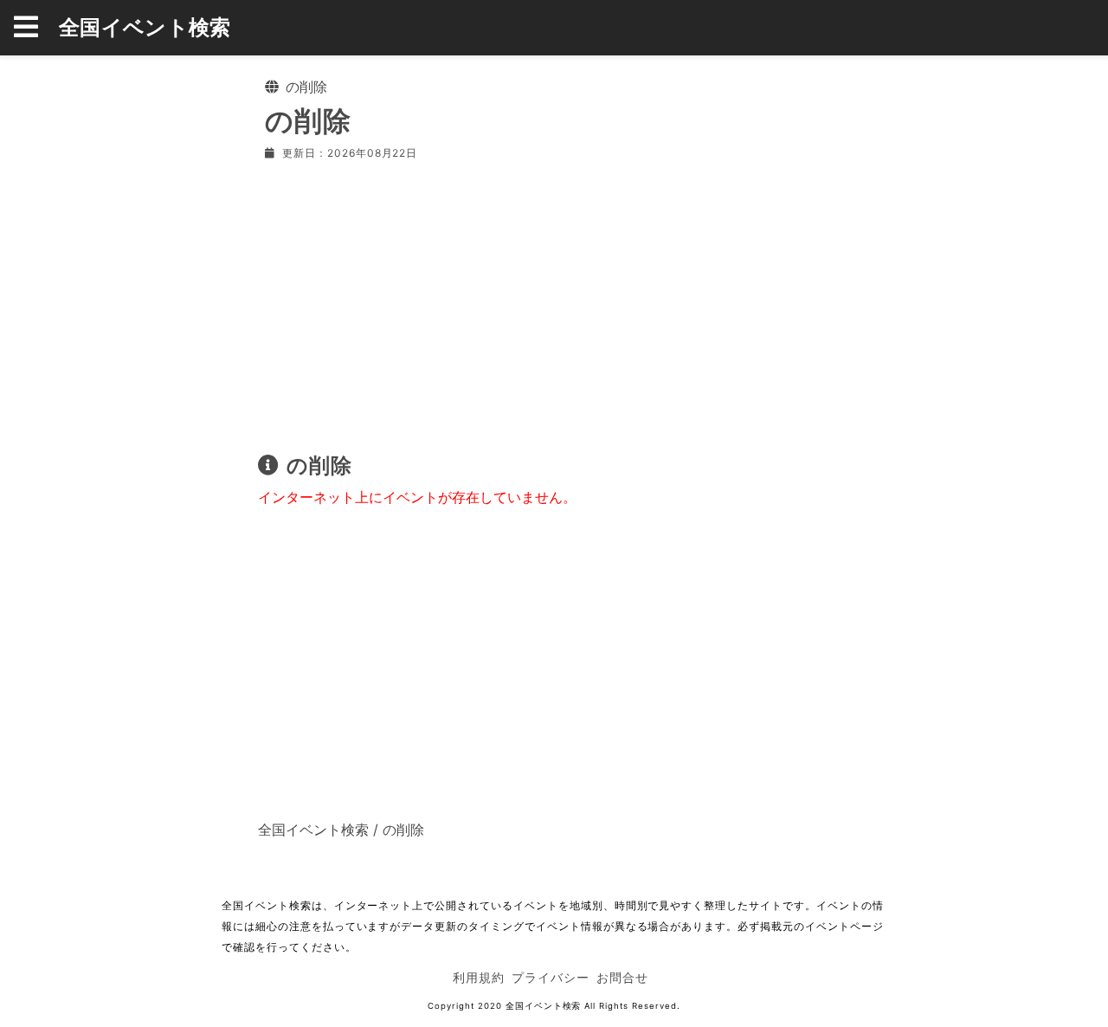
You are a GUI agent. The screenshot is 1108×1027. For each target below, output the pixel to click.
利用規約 (479, 977)
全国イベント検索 (145, 27)
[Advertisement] (554, 303)
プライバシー (550, 977)
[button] (36, 27)
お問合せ (622, 977)
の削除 (403, 829)
